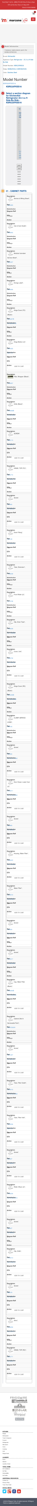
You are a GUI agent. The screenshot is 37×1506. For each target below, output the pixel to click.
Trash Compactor (7, 1438)
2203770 (10, 475)
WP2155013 (11, 1262)
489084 (9, 754)
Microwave (5, 1444)
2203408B (10, 695)
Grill (4, 1451)
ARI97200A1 (11, 1027)
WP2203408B (11, 699)
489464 (9, 504)
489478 (9, 1292)
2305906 (10, 289)
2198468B (10, 411)
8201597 (10, 1128)
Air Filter (5, 1471)
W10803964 (11, 415)
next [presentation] (19, 168)
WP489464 (10, 509)
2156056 (10, 1327)
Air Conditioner (6, 1468)
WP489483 (10, 830)
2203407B (10, 319)
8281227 (10, 1055)
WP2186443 (11, 864)
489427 (9, 1228)
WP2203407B (11, 323)
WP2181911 (11, 1331)
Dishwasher (6, 1435)
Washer (4, 1461)
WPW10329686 (12, 795)
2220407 (10, 262)
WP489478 (10, 1297)
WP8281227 (11, 1059)
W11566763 (11, 543)
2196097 (10, 383)
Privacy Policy (6, 1482)
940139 (9, 539)
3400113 (10, 440)
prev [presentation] (19, 165)
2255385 (10, 205)
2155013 (10, 1258)
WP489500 (10, 934)
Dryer (4, 1459)
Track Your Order (7, 1484)
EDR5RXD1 (11, 899)
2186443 (10, 860)
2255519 (10, 895)
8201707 (10, 353)
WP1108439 (11, 633)
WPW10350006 (12, 1094)
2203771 (10, 1357)
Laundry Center (6, 1463)
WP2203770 (11, 479)
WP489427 (10, 1232)
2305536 (10, 1124)
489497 (9, 1159)
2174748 (10, 601)
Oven (4, 1446)
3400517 (10, 959)
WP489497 (10, 444)
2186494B (10, 990)
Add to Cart (19, 366)
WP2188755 (11, 662)
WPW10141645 (12, 758)
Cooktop (5, 1449)
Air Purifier (5, 1475)
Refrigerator (6, 1442)
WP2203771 (11, 1361)
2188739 (10, 658)
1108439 (10, 628)
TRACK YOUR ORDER (28, 7)
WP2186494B (11, 995)
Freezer (5, 1440)
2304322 (10, 348)
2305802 (10, 232)
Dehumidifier (6, 1473)
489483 (9, 825)
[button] (18, 174)
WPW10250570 (12, 1198)
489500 (9, 929)
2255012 (10, 1089)
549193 (9, 726)
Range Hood (6, 1453)
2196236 (10, 1193)
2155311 (10, 791)
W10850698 (11, 963)
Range (4, 1433)
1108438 (10, 574)
